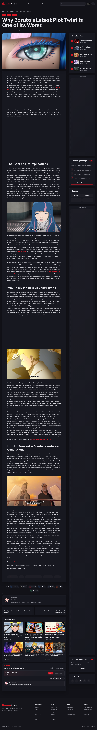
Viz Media (57, 576)
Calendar (54, 3)
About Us (37, 707)
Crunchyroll (17, 562)
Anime (4, 15)
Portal (83, 726)
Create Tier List (87, 712)
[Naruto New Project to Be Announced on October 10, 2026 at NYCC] (13, 627)
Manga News (88, 200)
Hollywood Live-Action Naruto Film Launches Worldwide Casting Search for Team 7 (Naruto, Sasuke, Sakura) (54, 637)
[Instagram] (80, 681)
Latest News (54, 707)
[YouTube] (84, 681)
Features (53, 719)
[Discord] (89, 681)
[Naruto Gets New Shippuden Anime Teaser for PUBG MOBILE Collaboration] (34, 647)
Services (37, 716)
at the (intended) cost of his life (41, 439)
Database (30, 3)
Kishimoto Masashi (12, 576)
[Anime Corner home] (9, 3)
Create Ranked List (88, 709)
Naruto (21, 576)
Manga (9, 15)
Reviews (53, 714)
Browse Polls (70, 709)
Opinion (14, 15)
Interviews (53, 716)
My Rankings (87, 714)
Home (3, 11)
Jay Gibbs (10, 30)
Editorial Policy (38, 712)
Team (36, 719)
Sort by (52, 678)
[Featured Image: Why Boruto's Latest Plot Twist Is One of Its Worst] (34, 51)
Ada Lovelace (21, 251)
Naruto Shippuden (48, 576)
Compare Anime (71, 714)
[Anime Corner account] (93, 3)
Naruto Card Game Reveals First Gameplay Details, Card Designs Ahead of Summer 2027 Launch (33, 636)
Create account (58, 673)
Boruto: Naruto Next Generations (33, 576)
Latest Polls (70, 707)
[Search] (83, 4)
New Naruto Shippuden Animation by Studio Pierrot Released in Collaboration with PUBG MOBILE (13, 655)
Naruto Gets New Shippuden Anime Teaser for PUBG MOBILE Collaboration (34, 655)
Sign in (50, 673)
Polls (37, 3)
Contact (36, 709)
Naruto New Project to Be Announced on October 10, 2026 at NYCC (13, 636)
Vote (92, 659)
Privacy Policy (38, 714)
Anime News (76, 200)
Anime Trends (70, 712)
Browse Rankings (88, 707)
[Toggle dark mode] (88, 4)
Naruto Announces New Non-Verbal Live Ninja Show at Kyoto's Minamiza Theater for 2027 (54, 655)
